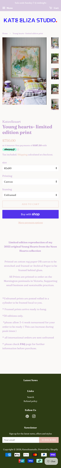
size (4, 162)
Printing (7, 175)
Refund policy (30, 401)
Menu (9, 8)
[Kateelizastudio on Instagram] (34, 417)
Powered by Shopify (48, 449)
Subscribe (49, 439)
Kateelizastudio (29, 449)
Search (30, 397)
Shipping (22, 154)
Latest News (30, 380)
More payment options (30, 222)
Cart (56, 8)
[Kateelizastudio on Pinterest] (27, 417)
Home (5, 33)
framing (7, 189)
